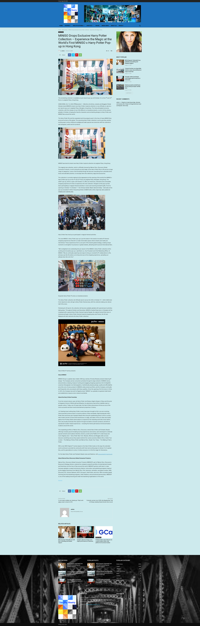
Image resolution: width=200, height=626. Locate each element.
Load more (128, 93)
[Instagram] (121, 598)
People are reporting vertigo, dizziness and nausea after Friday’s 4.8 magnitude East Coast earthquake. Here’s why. (128, 104)
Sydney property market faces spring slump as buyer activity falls (132, 86)
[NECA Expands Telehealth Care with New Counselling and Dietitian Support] (66, 532)
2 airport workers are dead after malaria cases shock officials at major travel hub (133, 70)
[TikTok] (125, 598)
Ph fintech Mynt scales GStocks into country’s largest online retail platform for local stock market (104, 541)
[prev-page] (59, 546)
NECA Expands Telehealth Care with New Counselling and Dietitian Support (66, 541)
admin (63, 50)
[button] (140, 25)
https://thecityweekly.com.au (77, 511)
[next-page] (62, 546)
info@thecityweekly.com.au (93, 604)
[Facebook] (69, 54)
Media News (64, 29)
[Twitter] (73, 54)
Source (60, 480)
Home (59, 29)
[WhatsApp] (80, 54)
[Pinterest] (76, 54)
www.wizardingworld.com (105, 454)
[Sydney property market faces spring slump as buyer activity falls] (120, 87)
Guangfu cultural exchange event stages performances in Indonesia (132, 78)
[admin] (59, 51)
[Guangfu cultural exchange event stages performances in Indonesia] (85, 532)
